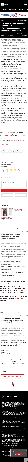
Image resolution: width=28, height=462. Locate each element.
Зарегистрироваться (20, 195)
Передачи (20, 9)
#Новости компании (22, 228)
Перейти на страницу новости (11, 305)
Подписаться (18, 454)
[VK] (3, 396)
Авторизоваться (7, 195)
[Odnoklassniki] (11, 396)
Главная (4, 9)
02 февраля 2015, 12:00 (23, 313)
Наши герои (12, 9)
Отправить (13, 190)
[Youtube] (7, 396)
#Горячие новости (23, 312)
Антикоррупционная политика (9, 445)
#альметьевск (4, 144)
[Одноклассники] (10, 150)
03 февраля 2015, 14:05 (23, 230)
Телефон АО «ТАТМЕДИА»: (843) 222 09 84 (12, 447)
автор (3, 20)
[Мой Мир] (17, 150)
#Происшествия (22, 20)
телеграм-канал (14, 140)
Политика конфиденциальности (10, 431)
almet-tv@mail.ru (9, 135)
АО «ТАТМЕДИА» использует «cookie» (11, 426)
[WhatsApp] (13, 150)
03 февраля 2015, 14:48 (7, 35)
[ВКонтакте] (2, 150)
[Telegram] (6, 150)
